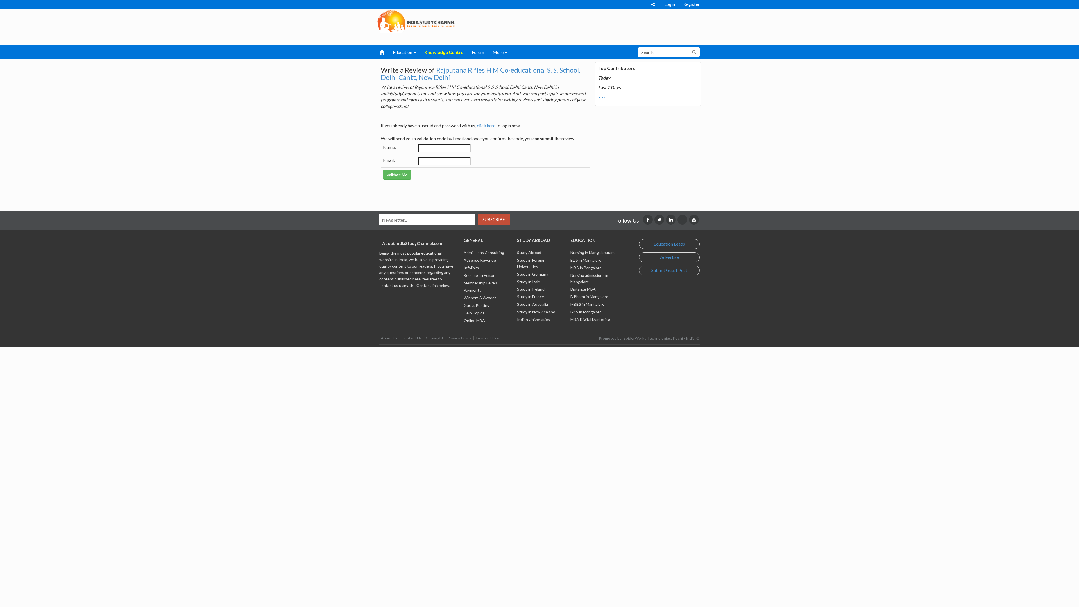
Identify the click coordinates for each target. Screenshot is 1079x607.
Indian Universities (533, 319)
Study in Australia (532, 304)
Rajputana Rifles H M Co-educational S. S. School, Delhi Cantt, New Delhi (480, 73)
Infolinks (471, 267)
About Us (389, 338)
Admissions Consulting (484, 252)
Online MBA (474, 320)
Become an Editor (479, 275)
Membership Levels (481, 282)
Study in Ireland (531, 289)
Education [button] (403, 52)
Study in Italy (528, 281)
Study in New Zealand (536, 311)
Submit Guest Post (669, 270)
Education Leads (669, 243)
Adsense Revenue (480, 260)
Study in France (530, 296)
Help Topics (474, 313)
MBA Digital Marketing (590, 319)
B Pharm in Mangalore (589, 296)
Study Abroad (529, 252)
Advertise (669, 257)
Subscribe (493, 219)
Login (669, 4)
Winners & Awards (480, 297)
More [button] (498, 52)
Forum (478, 52)
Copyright (434, 338)
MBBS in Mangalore (587, 304)
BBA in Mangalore (586, 311)
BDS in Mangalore (585, 260)
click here (486, 125)
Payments (472, 290)
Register (691, 4)
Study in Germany (532, 274)
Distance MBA (583, 289)
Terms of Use (487, 338)
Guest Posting (476, 305)
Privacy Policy (459, 338)
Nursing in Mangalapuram (592, 252)
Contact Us (412, 338)
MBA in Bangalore (586, 267)
